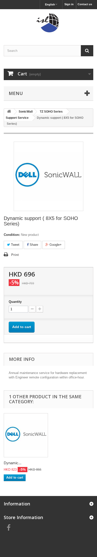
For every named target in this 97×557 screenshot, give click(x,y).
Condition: (12, 235)
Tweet (14, 245)
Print (15, 255)
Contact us (85, 4)
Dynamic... (12, 463)
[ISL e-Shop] (48, 23)
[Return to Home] (9, 112)
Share (33, 245)
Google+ (55, 245)
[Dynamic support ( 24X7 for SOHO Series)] (26, 435)
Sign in (69, 4)
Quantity (15, 302)
